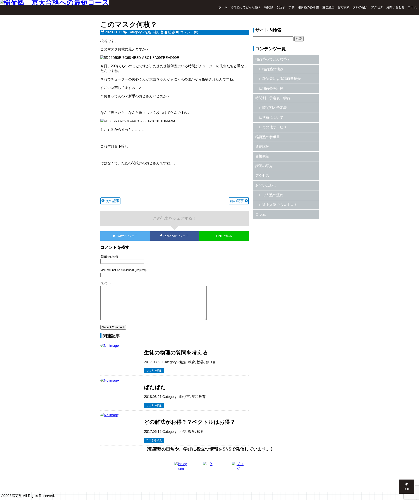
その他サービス (274, 127)
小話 (182, 431)
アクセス (377, 7)
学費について (272, 117)
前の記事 (237, 201)
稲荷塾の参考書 (308, 7)
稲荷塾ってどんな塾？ (245, 7)
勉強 (182, 362)
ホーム (222, 7)
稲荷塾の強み (272, 69)
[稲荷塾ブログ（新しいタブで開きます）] (238, 468)
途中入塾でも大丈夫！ (279, 205)
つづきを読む (154, 370)
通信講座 (328, 7)
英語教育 (199, 397)
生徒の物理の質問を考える (176, 352)
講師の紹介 (360, 7)
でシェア (127, 236)
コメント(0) (189, 32)
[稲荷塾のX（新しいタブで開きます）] (209, 468)
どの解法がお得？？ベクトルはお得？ (189, 422)
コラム (412, 7)
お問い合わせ (395, 7)
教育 (191, 362)
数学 (191, 431)
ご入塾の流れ (272, 195)
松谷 (147, 32)
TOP (406, 489)
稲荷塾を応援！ (274, 88)
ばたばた (155, 387)
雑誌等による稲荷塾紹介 (281, 79)
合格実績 (343, 7)
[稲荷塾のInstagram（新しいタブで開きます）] (180, 468)
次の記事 (112, 201)
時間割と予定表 (274, 108)
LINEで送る (224, 236)
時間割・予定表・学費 (279, 7)
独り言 (158, 32)
